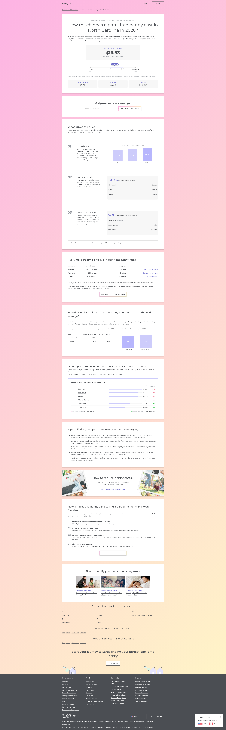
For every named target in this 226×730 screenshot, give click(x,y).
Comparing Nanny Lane (70, 710)
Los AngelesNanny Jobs (119, 686)
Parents (65, 684)
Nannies (83, 633)
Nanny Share (66, 687)
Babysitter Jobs (91, 684)
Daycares (89, 696)
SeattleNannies (141, 701)
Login (145, 4)
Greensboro (82, 403)
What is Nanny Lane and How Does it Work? (86, 594)
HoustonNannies (141, 696)
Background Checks (69, 696)
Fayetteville (82, 407)
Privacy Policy (84, 727)
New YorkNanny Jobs (118, 692)
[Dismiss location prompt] (221, 717)
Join (158, 4)
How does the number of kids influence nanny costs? (111, 594)
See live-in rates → (152, 277)
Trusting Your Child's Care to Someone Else (136, 594)
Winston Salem (83, 400)
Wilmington (82, 393)
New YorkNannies (141, 690)
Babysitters (66, 633)
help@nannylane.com (145, 721)
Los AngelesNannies (142, 684)
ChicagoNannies (141, 687)
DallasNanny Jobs (117, 701)
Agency (65, 701)
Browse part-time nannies (129, 108)
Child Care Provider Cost (95, 701)
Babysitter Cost (91, 698)
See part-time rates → (150, 273)
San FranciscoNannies (143, 681)
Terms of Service (97, 727)
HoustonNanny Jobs (118, 698)
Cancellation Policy (111, 727)
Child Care (75, 633)
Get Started (113, 663)
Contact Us (66, 718)
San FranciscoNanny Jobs (118, 683)
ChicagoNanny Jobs (118, 689)
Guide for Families (68, 704)
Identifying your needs (84, 590)
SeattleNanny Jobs (117, 703)
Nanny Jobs (90, 690)
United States (73, 341)
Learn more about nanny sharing (113, 489)
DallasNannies (140, 698)
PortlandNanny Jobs (118, 695)
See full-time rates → (151, 269)
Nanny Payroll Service (70, 690)
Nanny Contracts (68, 698)
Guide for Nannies (68, 707)
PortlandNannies (141, 693)
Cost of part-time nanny (70, 10)
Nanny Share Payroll (69, 693)
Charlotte (81, 389)
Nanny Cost (90, 704)
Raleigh (80, 396)
